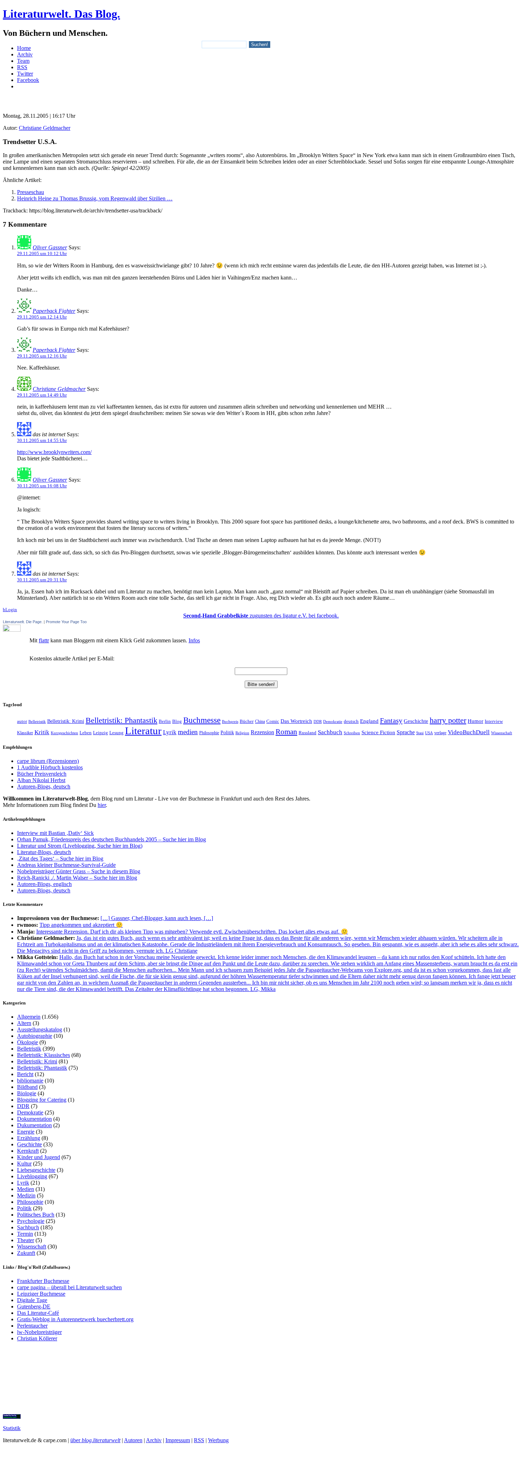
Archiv (25, 54)
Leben (86, 732)
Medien (25, 1189)
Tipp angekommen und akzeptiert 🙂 (81, 925)
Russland (307, 732)
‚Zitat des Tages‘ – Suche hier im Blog (60, 858)
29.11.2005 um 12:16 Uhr (42, 356)
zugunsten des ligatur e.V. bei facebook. (261, 616)
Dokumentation (34, 1119)
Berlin (165, 721)
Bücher (247, 721)
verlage (440, 732)
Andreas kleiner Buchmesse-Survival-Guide (66, 865)
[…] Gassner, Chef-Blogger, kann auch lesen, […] (156, 918)
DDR (318, 721)
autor (22, 721)
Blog (177, 721)
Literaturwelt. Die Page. (23, 622)
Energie (25, 1132)
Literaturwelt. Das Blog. (61, 13)
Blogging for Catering (41, 1100)
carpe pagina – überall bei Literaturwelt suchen (69, 1287)
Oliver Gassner (50, 247)
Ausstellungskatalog (39, 1029)
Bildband (27, 1087)
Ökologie (27, 1042)
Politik (227, 732)
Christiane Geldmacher (44, 128)
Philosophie (209, 732)
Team (23, 61)
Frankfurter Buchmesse (43, 1281)
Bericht (25, 1074)
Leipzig (100, 732)
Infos (194, 640)
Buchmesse (202, 720)
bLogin (10, 609)
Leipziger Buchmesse (41, 1294)
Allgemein (28, 1017)
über (95, 1440)
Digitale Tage (32, 1300)
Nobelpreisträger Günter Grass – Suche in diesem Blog (78, 871)
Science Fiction (378, 732)
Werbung (218, 1440)
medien (188, 732)
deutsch (351, 721)
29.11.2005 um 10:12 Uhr (42, 253)
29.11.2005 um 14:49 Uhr (42, 395)
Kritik (41, 732)
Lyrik (169, 732)
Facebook (28, 80)
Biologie (26, 1093)
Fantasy (391, 720)
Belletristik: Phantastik (121, 720)
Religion (242, 733)
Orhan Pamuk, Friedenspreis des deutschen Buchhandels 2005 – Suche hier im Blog (111, 839)
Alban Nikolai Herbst (41, 780)
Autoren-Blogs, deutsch (43, 786)
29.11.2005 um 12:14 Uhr (42, 317)
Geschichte (416, 721)
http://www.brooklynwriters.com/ (54, 452)
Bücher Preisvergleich (41, 774)
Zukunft (26, 1253)
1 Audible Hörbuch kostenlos (50, 767)
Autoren (133, 1440)
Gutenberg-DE (33, 1306)
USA (429, 733)
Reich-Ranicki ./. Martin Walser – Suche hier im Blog (77, 878)
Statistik (12, 1428)
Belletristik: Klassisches (43, 1055)
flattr (44, 640)
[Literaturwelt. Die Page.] (261, 628)
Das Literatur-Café (38, 1313)
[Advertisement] (261, 98)
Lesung (116, 732)
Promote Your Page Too (66, 622)
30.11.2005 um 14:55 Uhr (42, 440)
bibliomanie (30, 1081)
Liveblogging (32, 1176)
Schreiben (352, 733)
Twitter (25, 74)
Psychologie (30, 1221)
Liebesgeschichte (36, 1170)
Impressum (177, 1440)
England (369, 721)
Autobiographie (34, 1036)
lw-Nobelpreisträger (39, 1332)
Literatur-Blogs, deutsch (44, 852)
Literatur (143, 730)
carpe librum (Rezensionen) (48, 761)
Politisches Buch (35, 1215)
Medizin (26, 1195)
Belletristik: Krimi (65, 721)
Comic (272, 721)
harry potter (448, 720)
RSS (22, 67)
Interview (494, 721)
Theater (25, 1240)
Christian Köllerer (37, 1338)
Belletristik (37, 722)
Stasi (420, 733)
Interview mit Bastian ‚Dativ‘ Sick (55, 833)
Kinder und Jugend (38, 1157)
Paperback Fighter (54, 311)
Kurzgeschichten (64, 733)
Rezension (262, 732)
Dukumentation (34, 1125)
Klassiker (25, 732)
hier (102, 805)
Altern (24, 1023)
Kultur (24, 1164)
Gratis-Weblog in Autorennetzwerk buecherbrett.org (75, 1319)
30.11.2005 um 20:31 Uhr (42, 579)
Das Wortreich (296, 721)
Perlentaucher (32, 1326)
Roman (286, 732)
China (260, 721)
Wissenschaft (501, 733)
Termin (25, 1234)
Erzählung (28, 1138)
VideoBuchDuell (469, 732)
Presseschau (30, 192)
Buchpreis (230, 721)
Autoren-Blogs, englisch (44, 884)
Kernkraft (28, 1151)
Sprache (406, 732)
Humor (475, 721)
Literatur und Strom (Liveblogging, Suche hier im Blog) (79, 846)
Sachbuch (330, 732)
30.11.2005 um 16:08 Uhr (42, 485)
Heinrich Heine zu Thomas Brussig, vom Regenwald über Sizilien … (95, 198)
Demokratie (332, 722)
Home (24, 48)
